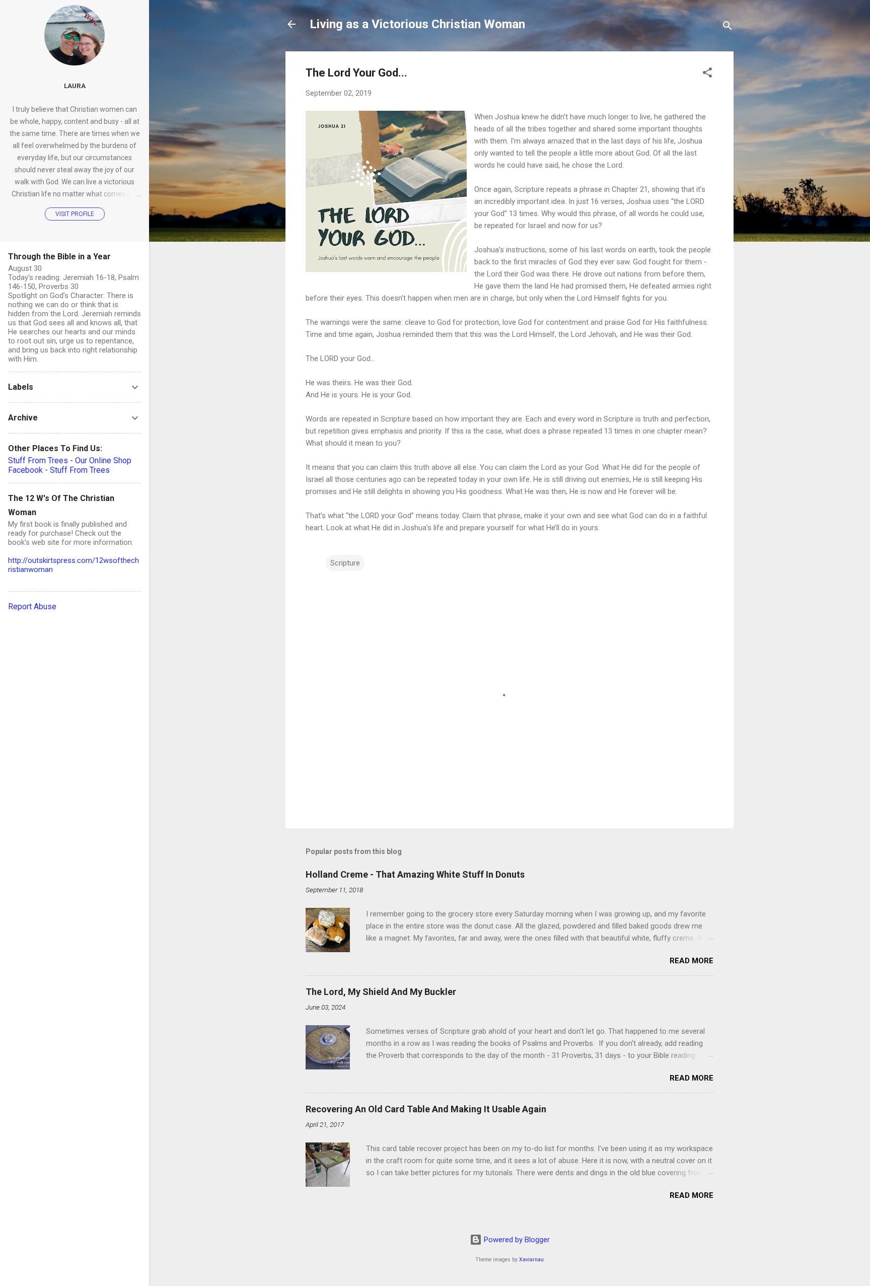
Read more (691, 960)
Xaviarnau (531, 1259)
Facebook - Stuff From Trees (59, 470)
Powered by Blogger (516, 1239)
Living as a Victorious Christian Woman (417, 24)
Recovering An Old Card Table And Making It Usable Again (426, 1109)
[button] (707, 74)
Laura (75, 86)
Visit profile (74, 214)
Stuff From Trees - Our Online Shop (69, 460)
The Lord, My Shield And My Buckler (381, 991)
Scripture (345, 562)
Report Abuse (32, 606)
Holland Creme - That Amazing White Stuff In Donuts (415, 874)
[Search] (727, 27)
